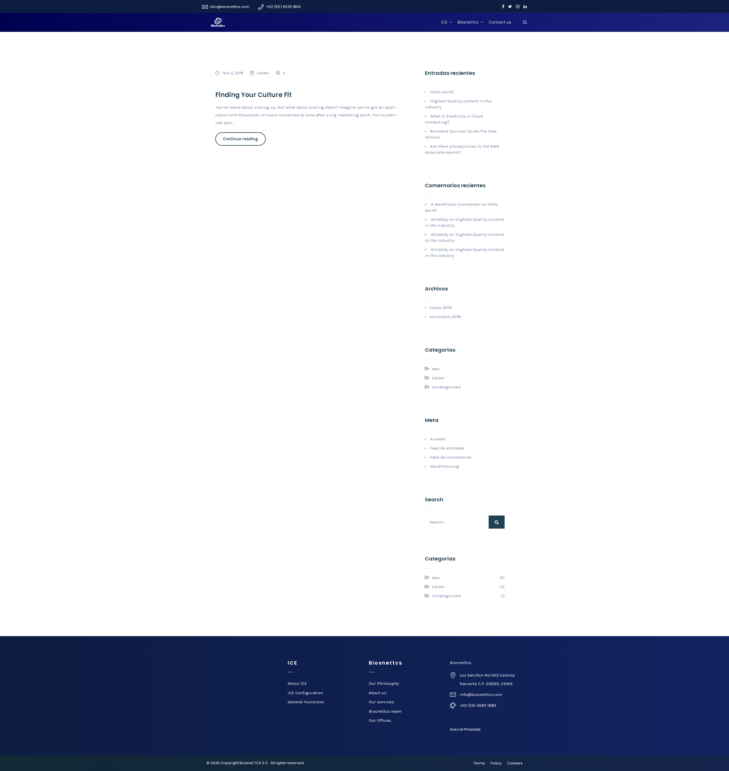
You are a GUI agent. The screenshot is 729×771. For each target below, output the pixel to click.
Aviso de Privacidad (465, 729)
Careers (515, 763)
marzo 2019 (440, 307)
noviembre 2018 (445, 316)
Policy (496, 763)
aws (436, 368)
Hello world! (442, 91)
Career (263, 73)
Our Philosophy (384, 683)
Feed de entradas (447, 448)
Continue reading (240, 138)
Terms (479, 763)
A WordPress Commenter (455, 204)
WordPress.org (444, 466)
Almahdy (439, 219)
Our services (381, 701)
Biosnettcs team (385, 711)
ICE (444, 22)
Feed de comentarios (451, 457)
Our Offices (380, 720)
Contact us (500, 22)
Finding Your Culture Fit (253, 94)
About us (377, 692)
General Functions (306, 701)
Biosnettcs (468, 22)
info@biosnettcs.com (229, 6)
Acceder (438, 439)
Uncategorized (446, 386)
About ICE (297, 683)
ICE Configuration (305, 692)
